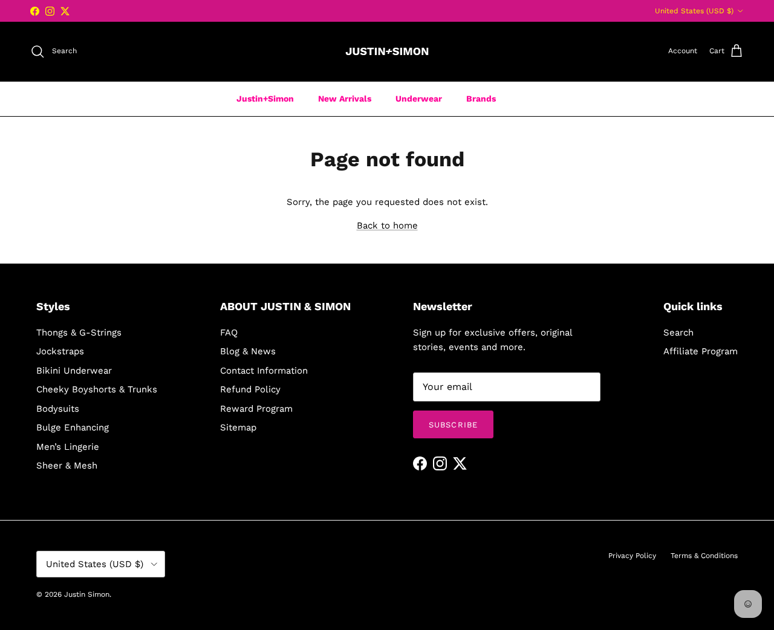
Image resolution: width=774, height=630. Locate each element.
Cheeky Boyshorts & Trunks (96, 389)
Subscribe (453, 424)
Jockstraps (60, 351)
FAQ (229, 332)
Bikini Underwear (74, 370)
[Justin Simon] (387, 51)
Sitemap (238, 427)
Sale (529, 98)
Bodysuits (57, 408)
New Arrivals (344, 98)
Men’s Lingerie (67, 446)
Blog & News (248, 351)
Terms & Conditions (704, 555)
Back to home (387, 225)
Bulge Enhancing (72, 427)
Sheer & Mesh (66, 465)
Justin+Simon (265, 98)
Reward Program (256, 408)
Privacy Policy (632, 555)
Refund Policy (250, 389)
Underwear (418, 98)
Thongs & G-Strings (79, 332)
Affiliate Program (700, 351)
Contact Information (264, 370)
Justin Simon (86, 594)
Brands (481, 98)
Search (678, 332)
